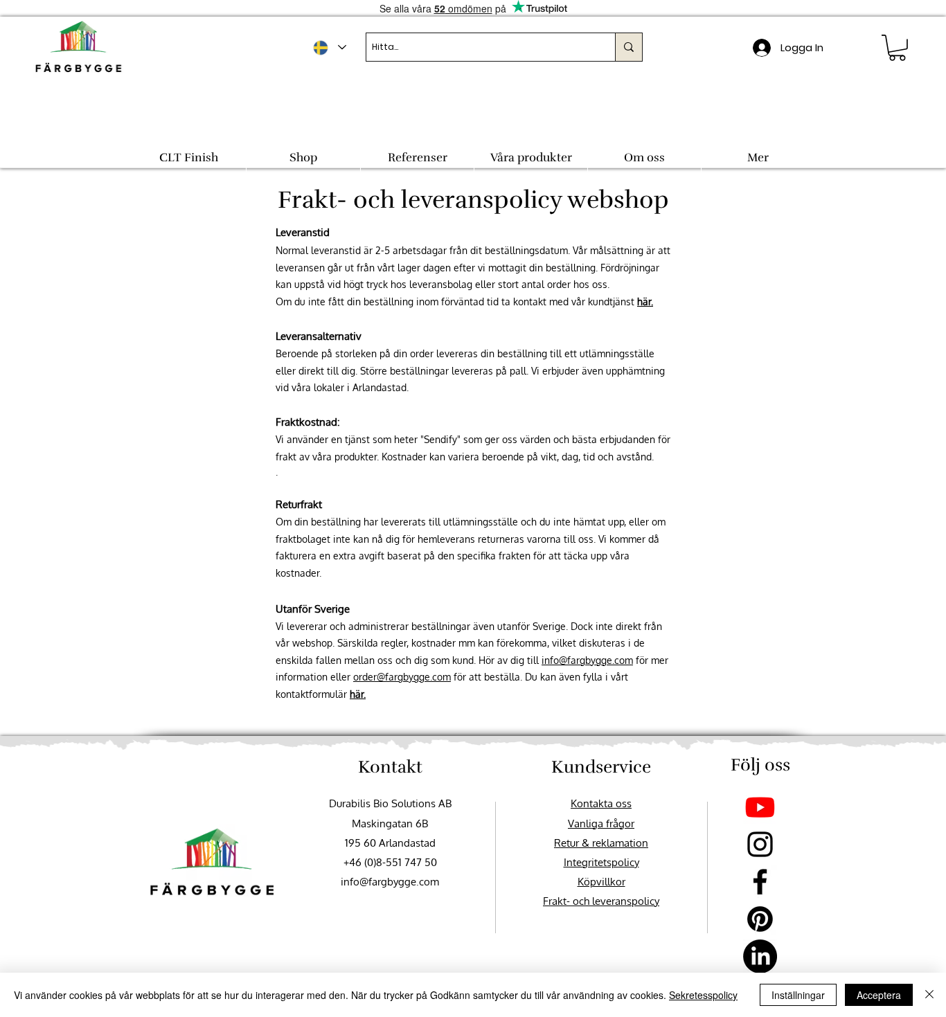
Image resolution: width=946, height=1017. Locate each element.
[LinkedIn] (760, 956)
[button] (897, 48)
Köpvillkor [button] (601, 881)
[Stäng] (929, 995)
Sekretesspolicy (703, 995)
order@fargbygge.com (402, 677)
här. (645, 301)
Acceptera (879, 995)
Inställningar (798, 995)
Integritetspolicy (601, 862)
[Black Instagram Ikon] (760, 844)
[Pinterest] (760, 919)
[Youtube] (760, 807)
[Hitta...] (628, 47)
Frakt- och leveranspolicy (601, 901)
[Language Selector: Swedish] (329, 47)
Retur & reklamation (601, 842)
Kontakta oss (601, 803)
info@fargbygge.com (587, 660)
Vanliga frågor (601, 823)
